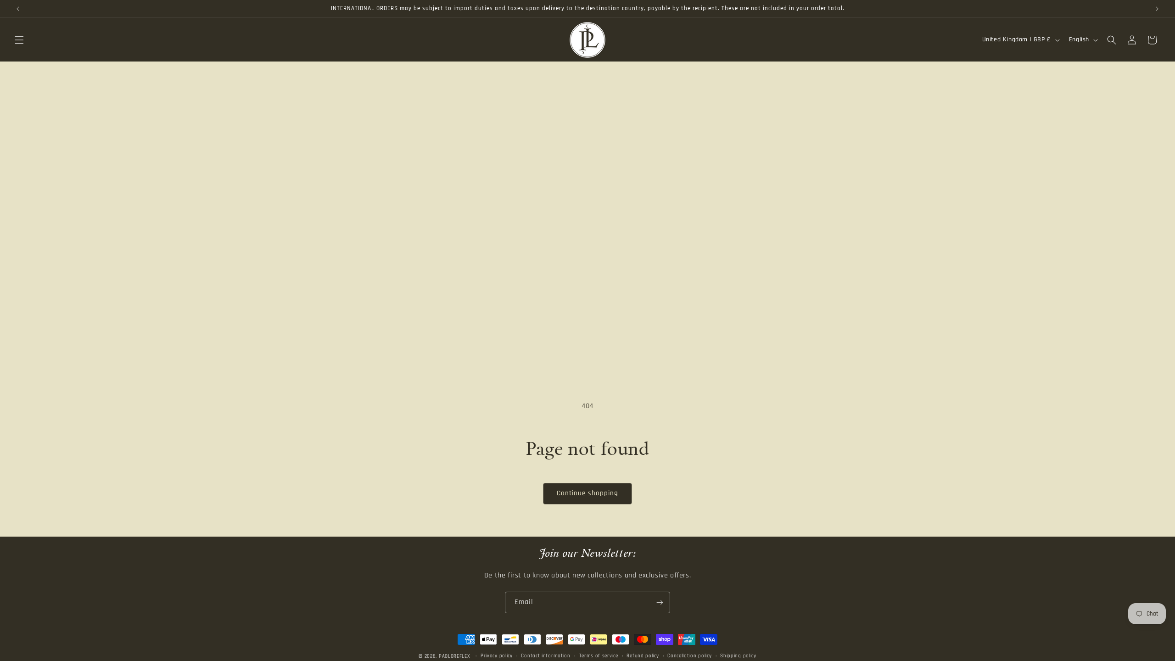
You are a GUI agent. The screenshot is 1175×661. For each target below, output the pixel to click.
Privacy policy (497, 656)
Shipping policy (738, 656)
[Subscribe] (659, 602)
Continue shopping (587, 493)
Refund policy (643, 656)
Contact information (545, 656)
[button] (19, 40)
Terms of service (598, 656)
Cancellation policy (689, 656)
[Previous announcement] (18, 8)
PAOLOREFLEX (454, 656)
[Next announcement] (1157, 8)
